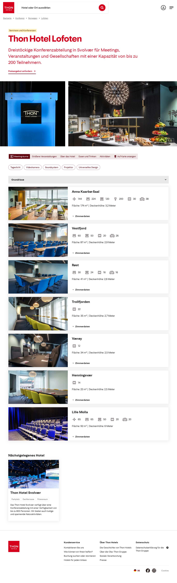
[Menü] (171, 7)
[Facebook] (148, 570)
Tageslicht (15, 167)
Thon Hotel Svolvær (25, 493)
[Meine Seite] (163, 7)
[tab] (19, 156)
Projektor (68, 167)
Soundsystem (51, 167)
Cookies (165, 571)
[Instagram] (154, 570)
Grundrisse (17, 179)
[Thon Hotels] (8, 7)
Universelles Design (88, 167)
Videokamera (32, 167)
